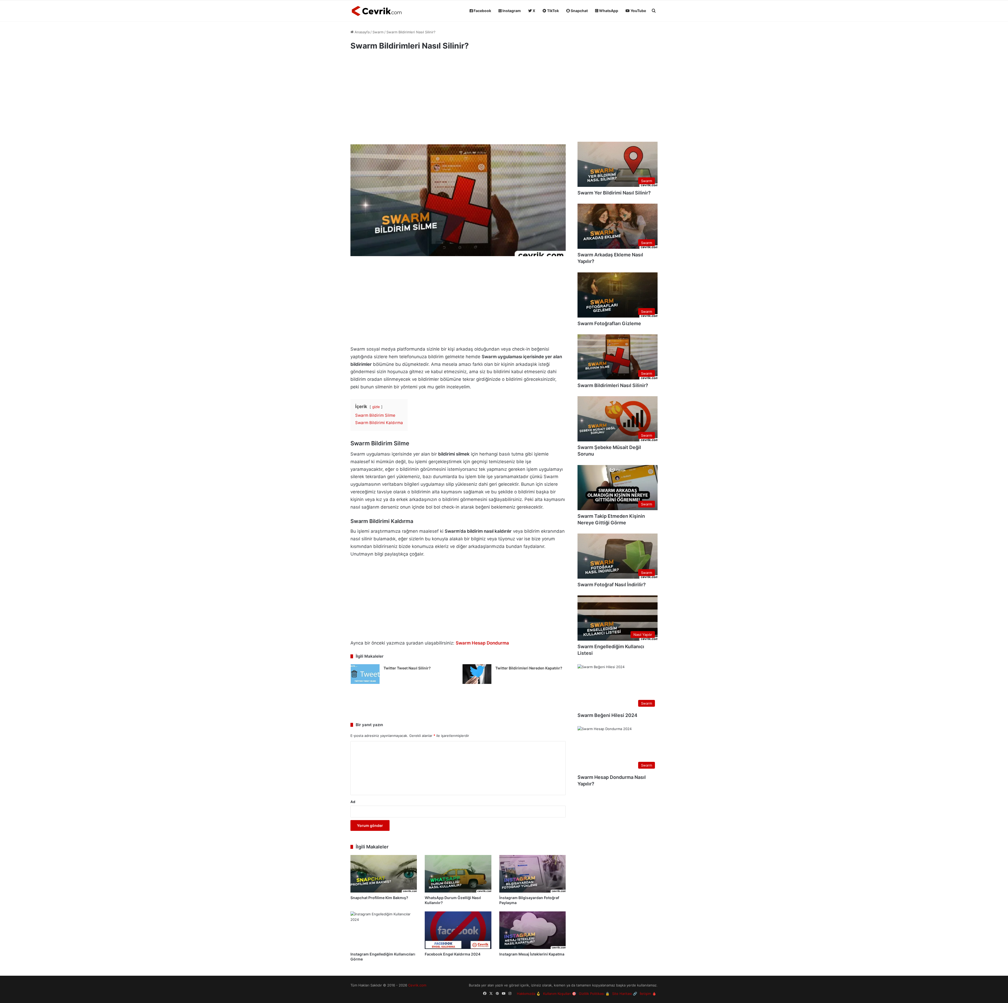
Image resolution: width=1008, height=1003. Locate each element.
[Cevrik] (376, 11)
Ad (352, 802)
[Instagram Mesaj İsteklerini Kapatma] (532, 930)
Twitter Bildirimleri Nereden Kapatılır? (528, 668)
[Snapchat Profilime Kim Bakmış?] (383, 874)
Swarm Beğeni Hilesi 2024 (607, 715)
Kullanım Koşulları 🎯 (559, 993)
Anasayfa (362, 32)
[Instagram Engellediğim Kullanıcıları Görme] (383, 930)
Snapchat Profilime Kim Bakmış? (379, 897)
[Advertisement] (458, 99)
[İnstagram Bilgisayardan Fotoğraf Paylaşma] (532, 874)
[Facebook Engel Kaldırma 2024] (458, 930)
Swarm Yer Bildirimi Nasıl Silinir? (614, 193)
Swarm (378, 32)
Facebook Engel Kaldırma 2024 (452, 954)
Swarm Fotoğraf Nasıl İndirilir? (612, 584)
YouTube (638, 10)
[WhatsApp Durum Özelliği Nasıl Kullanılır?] (458, 874)
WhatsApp (608, 10)
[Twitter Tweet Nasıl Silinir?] (365, 674)
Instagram (511, 10)
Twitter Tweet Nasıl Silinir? (407, 668)
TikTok (552, 10)
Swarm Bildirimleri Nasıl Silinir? (613, 385)
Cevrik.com (417, 985)
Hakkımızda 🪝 (528, 993)
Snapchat (579, 10)
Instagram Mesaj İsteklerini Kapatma (531, 954)
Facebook (482, 10)
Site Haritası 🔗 (624, 993)
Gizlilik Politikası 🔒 (594, 993)
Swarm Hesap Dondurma (482, 643)
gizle (376, 407)
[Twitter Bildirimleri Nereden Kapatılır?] (477, 674)
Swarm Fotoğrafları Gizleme (609, 323)
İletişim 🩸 (648, 993)
